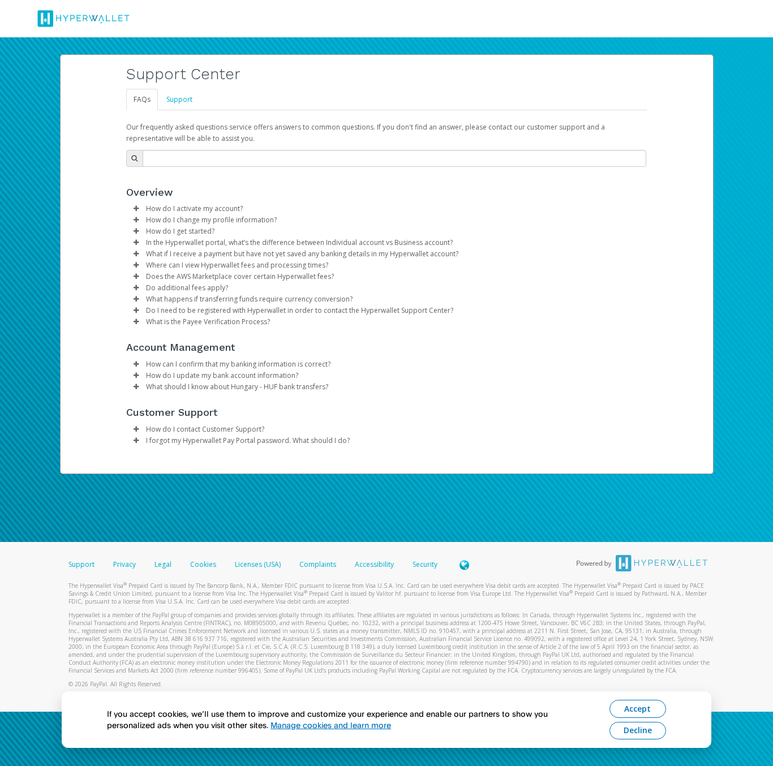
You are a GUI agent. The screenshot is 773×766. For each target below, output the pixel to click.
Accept (637, 708)
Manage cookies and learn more (330, 725)
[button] (136, 208)
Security (425, 564)
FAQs (142, 99)
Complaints (318, 564)
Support (179, 99)
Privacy (124, 564)
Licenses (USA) (258, 564)
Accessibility (374, 564)
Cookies (203, 564)
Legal (162, 564)
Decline (638, 730)
